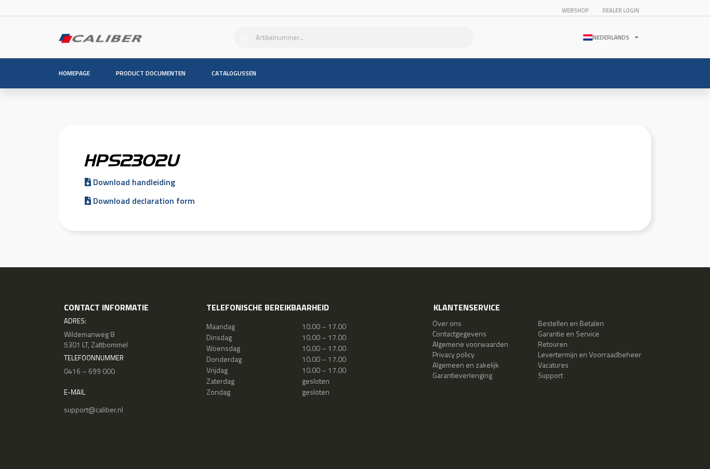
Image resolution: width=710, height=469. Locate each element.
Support (550, 375)
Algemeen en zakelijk (465, 364)
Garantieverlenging (462, 375)
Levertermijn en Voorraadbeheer (589, 354)
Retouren (553, 343)
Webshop (575, 10)
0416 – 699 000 (89, 371)
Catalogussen (234, 73)
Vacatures (553, 364)
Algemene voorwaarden (470, 343)
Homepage (74, 73)
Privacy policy (453, 354)
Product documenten (151, 73)
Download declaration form (143, 200)
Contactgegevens (459, 333)
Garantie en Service (568, 333)
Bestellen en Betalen (571, 323)
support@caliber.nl (93, 409)
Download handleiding (133, 182)
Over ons (447, 323)
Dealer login (620, 10)
